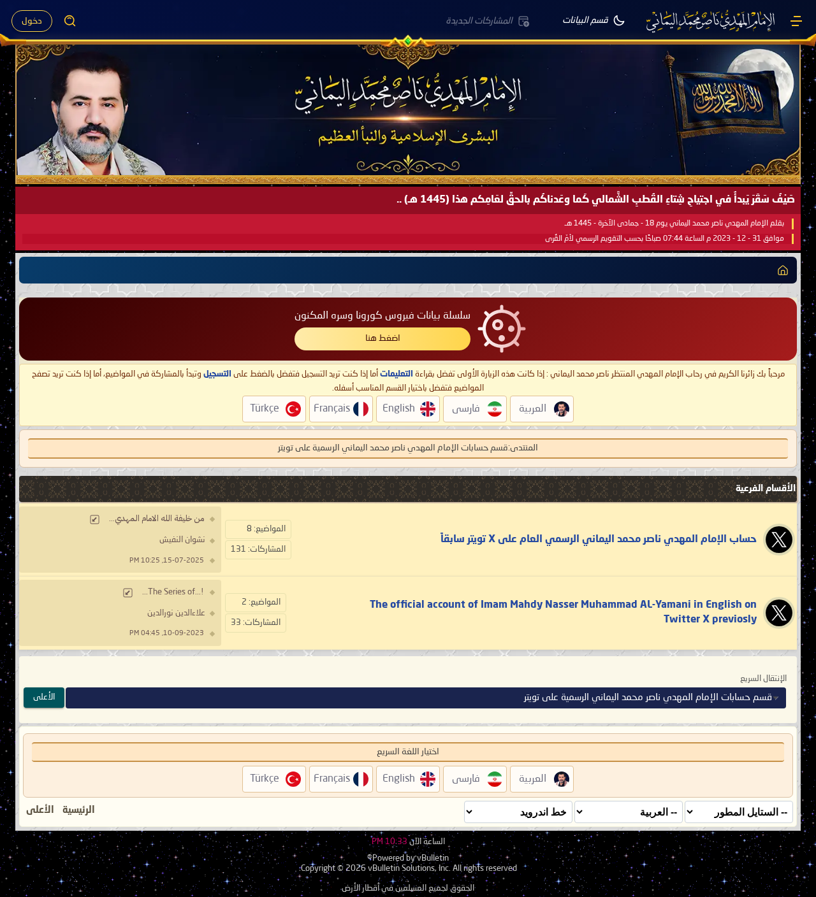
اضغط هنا (382, 338)
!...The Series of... (173, 592)
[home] (783, 270)
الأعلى (44, 697)
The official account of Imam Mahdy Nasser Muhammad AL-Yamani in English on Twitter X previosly (563, 612)
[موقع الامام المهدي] (711, 21)
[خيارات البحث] (70, 21)
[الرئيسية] (796, 21)
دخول (32, 21)
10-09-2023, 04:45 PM (166, 633)
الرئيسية (78, 810)
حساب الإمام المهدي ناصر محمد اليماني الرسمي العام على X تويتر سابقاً (599, 540)
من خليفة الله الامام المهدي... (156, 519)
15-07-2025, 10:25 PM (166, 560)
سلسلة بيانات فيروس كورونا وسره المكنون (382, 316)
